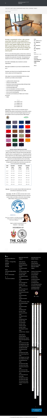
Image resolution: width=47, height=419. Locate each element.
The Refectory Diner (35, 279)
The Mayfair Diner (35, 282)
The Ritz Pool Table (23, 347)
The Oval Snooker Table (24, 301)
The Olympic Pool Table (24, 357)
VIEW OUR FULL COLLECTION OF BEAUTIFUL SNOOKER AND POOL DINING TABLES (35, 265)
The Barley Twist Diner (36, 285)
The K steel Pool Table (24, 342)
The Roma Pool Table (23, 352)
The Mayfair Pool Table (24, 344)
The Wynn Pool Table (23, 377)
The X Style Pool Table (24, 358)
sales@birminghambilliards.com (19, 223)
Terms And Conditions (10, 278)
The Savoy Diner (34, 274)
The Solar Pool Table (23, 379)
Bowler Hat (35, 417)
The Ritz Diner (34, 276)
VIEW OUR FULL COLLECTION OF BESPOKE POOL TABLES (24, 336)
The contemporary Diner (36, 284)
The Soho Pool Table (23, 363)
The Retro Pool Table (23, 365)
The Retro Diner (34, 277)
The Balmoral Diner (35, 287)
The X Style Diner (35, 273)
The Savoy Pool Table (23, 381)
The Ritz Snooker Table (24, 271)
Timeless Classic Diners (36, 271)
